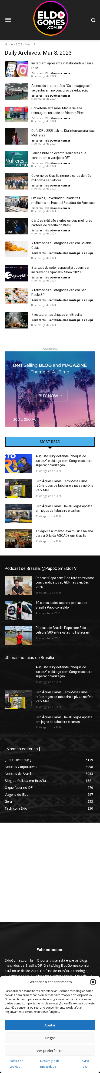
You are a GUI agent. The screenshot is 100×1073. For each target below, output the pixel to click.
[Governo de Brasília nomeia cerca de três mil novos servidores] (16, 181)
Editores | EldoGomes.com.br (50, 73)
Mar (27, 44)
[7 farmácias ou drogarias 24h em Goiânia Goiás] (16, 249)
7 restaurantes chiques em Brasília (56, 314)
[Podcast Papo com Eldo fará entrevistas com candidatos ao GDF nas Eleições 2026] (18, 585)
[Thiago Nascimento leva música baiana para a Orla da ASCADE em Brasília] (18, 538)
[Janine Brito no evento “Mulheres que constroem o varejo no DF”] (16, 159)
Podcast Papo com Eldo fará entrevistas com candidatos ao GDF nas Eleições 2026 (65, 582)
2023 (19, 44)
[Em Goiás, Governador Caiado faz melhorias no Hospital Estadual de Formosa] (16, 204)
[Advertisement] (50, 872)
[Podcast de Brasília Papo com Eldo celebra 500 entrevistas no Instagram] (18, 635)
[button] (93, 982)
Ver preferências (50, 1050)
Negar (50, 1037)
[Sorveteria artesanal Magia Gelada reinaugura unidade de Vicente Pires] (16, 114)
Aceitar (50, 1025)
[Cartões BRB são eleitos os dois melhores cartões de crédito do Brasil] (16, 226)
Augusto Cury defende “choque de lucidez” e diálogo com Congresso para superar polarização (64, 460)
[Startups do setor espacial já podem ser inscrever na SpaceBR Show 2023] (16, 273)
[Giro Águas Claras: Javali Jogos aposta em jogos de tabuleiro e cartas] (18, 513)
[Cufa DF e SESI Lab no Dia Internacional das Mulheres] (16, 136)
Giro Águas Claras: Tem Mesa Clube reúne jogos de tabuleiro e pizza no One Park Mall (64, 485)
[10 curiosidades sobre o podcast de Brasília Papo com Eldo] (18, 610)
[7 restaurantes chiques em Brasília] (16, 320)
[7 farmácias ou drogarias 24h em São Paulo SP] (16, 296)
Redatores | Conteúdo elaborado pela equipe (62, 253)
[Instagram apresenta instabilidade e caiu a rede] (16, 69)
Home (9, 44)
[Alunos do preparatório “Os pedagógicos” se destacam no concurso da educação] (16, 91)
